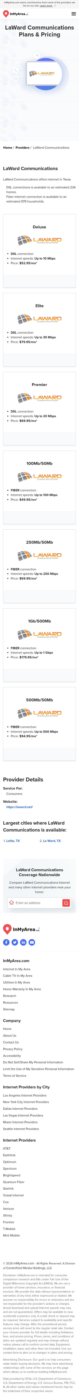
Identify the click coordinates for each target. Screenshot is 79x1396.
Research (9, 996)
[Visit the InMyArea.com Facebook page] (6, 942)
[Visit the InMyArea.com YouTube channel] (32, 942)
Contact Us (11, 1042)
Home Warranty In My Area (22, 989)
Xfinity (7, 1215)
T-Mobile (9, 1229)
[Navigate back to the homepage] (15, 14)
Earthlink (9, 1155)
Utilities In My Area (16, 982)
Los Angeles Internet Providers (24, 1095)
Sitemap (9, 1009)
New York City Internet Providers (26, 1102)
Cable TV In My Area (17, 976)
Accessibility (12, 1056)
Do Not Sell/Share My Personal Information (33, 1062)
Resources (10, 1003)
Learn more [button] (46, 5)
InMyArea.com (24, 1263)
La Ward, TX (52, 841)
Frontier (8, 1222)
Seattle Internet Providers (21, 1129)
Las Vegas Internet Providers (23, 1115)
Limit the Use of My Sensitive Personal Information (38, 1069)
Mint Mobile (11, 1235)
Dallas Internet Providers (20, 1109)
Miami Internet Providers (20, 1122)
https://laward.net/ (19, 807)
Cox (6, 1202)
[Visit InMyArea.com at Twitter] (15, 942)
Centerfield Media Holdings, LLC (29, 1268)
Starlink (8, 1189)
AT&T (7, 1148)
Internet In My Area (16, 969)
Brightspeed (11, 1175)
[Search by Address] (66, 903)
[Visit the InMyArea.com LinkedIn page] (23, 942)
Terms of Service (14, 1076)
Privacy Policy (12, 1049)
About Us (9, 1036)
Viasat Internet (13, 1195)
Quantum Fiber (13, 1182)
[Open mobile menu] (74, 14)
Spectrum (10, 1169)
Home (7, 1029)
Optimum (9, 1162)
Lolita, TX (13, 841)
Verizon (8, 1209)
